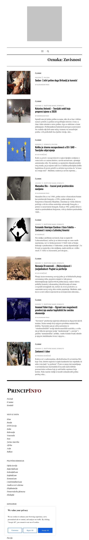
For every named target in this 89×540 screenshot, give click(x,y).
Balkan (9, 422)
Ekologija (10, 465)
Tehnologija (11, 501)
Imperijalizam (12, 439)
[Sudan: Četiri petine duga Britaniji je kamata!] (18, 53)
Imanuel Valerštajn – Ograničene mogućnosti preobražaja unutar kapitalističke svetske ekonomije (56, 280)
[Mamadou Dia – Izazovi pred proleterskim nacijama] (18, 158)
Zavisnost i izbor (42, 321)
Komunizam (12, 449)
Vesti (9, 479)
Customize (14, 530)
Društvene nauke (50, 76)
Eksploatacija (12, 458)
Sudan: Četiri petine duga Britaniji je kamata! (56, 50)
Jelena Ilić (40, 204)
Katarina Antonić (43, 86)
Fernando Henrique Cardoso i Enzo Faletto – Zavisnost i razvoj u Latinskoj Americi (55, 198)
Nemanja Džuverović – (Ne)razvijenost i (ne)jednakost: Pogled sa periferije (53, 237)
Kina (9, 389)
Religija (10, 495)
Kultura (10, 505)
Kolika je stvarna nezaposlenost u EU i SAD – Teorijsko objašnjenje (55, 119)
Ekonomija (11, 485)
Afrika (9, 415)
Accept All (45, 530)
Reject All (30, 530)
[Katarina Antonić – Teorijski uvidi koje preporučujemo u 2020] (18, 81)
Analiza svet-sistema (15, 455)
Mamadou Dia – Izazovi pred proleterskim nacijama (54, 157)
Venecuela (11, 405)
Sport (9, 498)
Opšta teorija (12, 436)
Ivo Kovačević (42, 124)
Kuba (9, 399)
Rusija (9, 392)
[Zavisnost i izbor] (18, 324)
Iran (8, 409)
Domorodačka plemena (16, 462)
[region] (30, 520)
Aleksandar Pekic (43, 55)
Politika (46, 47)
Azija (9, 418)
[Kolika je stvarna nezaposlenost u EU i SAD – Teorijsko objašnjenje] (18, 120)
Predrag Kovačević (44, 326)
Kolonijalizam (12, 442)
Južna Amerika (13, 412)
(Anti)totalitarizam (14, 452)
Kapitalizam (12, 445)
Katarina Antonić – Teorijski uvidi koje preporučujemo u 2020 (52, 80)
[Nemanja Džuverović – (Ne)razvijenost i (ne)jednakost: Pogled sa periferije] (18, 238)
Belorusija (11, 402)
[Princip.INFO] (44, 8)
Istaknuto (60, 76)
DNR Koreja (12, 396)
